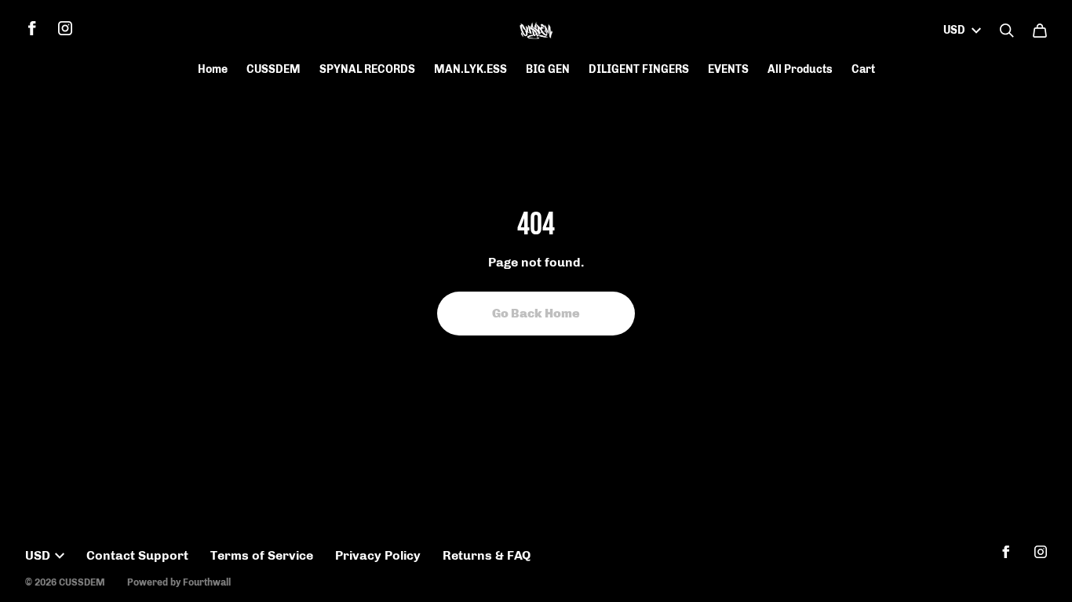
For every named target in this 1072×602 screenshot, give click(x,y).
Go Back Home (536, 313)
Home (213, 69)
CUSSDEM (273, 69)
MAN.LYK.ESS (470, 69)
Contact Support (137, 555)
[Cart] (1040, 31)
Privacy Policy (378, 555)
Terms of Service (261, 555)
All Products (800, 69)
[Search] (1007, 31)
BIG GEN (548, 69)
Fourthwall (207, 582)
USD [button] (954, 30)
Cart (863, 69)
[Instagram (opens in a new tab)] (65, 28)
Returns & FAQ (487, 555)
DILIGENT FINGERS (639, 69)
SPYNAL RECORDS (367, 69)
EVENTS (728, 69)
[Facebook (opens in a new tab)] (32, 28)
